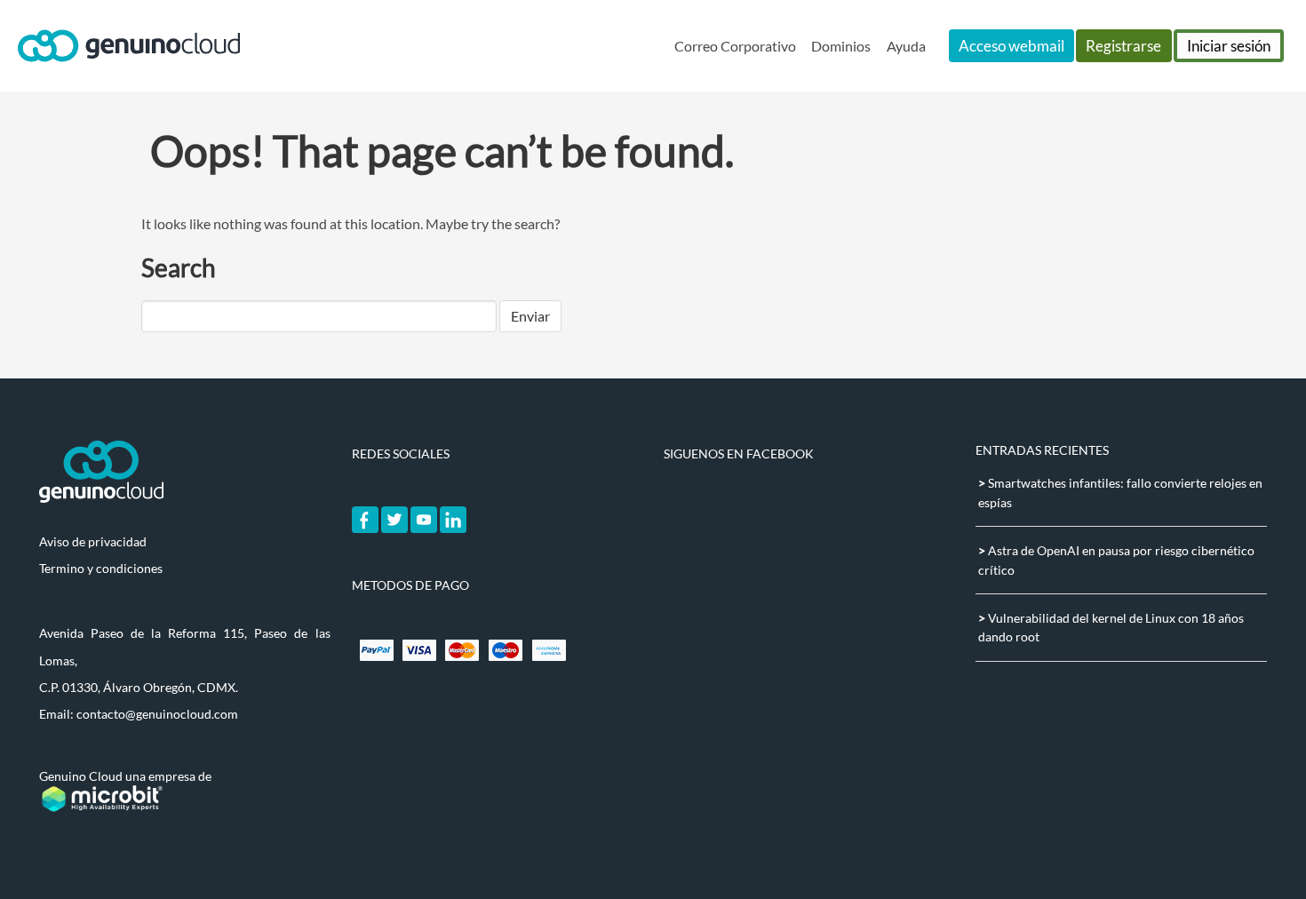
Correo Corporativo (735, 45)
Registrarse (1123, 45)
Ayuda (906, 45)
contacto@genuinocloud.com (157, 713)
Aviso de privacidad (93, 541)
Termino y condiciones (101, 568)
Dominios (841, 45)
